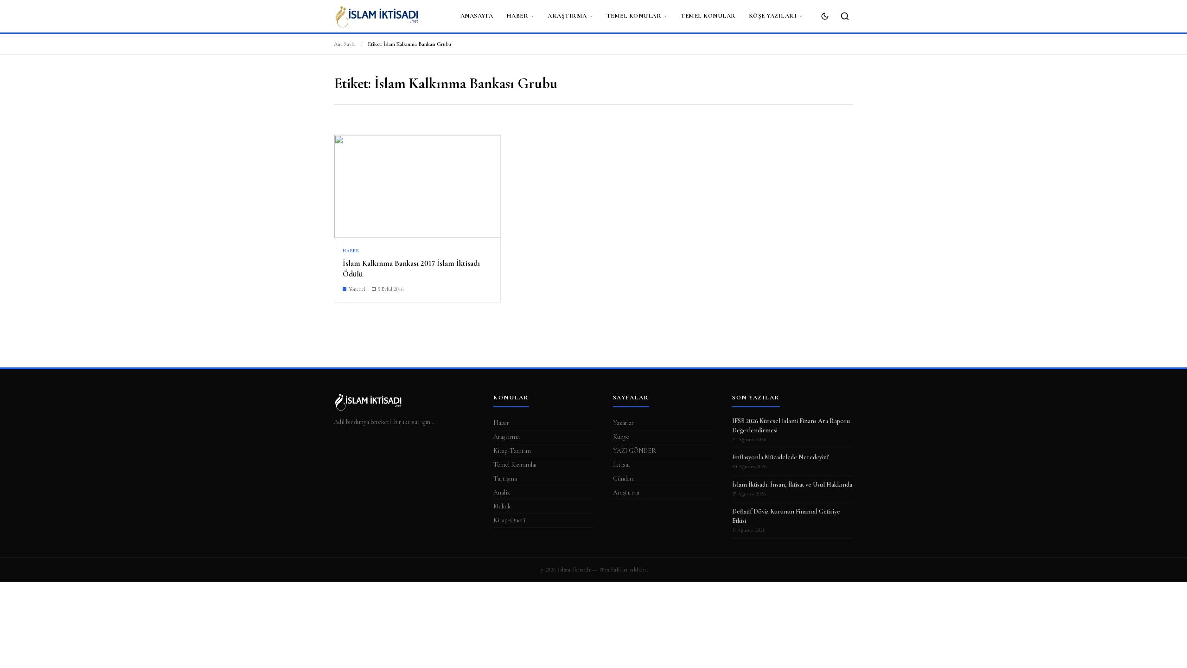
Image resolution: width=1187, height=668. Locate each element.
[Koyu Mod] (825, 16)
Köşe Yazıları (773, 15)
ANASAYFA (476, 15)
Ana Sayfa (345, 44)
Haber (517, 15)
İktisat (622, 465)
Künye (621, 437)
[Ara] (844, 16)
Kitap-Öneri (509, 520)
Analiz (501, 492)
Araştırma (567, 15)
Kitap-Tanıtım (512, 451)
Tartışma (505, 478)
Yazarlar (623, 423)
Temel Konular (634, 15)
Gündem (624, 478)
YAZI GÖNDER (634, 451)
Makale (502, 506)
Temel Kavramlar (515, 465)
